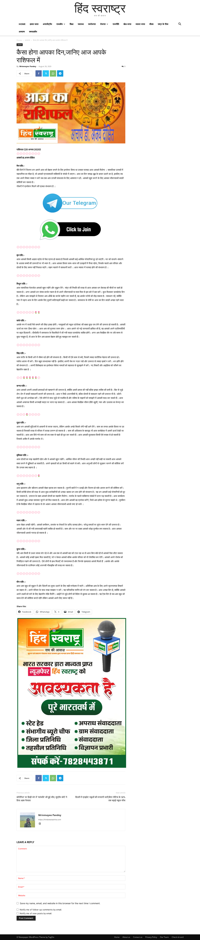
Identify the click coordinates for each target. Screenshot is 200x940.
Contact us (137, 937)
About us (126, 937)
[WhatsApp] (53, 73)
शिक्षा (71, 24)
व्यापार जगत (140, 24)
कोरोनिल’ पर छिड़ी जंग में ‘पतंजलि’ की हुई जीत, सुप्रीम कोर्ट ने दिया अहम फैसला (42, 799)
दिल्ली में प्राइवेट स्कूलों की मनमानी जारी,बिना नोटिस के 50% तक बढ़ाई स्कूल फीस (100, 799)
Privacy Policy (151, 937)
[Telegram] (60, 73)
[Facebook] (38, 73)
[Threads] (40, 824)
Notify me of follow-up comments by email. (41, 909)
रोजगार (103, 24)
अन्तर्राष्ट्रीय (47, 24)
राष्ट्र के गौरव (163, 24)
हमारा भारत (34, 24)
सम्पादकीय (33, 31)
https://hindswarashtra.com (49, 819)
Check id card (177, 937)
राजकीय (59, 24)
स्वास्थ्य (81, 24)
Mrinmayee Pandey (27, 66)
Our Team (164, 937)
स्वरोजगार (92, 24)
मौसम (151, 24)
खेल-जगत (127, 24)
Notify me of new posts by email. (36, 913)
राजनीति (116, 24)
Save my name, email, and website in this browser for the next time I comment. (60, 903)
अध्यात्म (22, 31)
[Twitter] (46, 73)
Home (22, 24)
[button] (179, 24)
